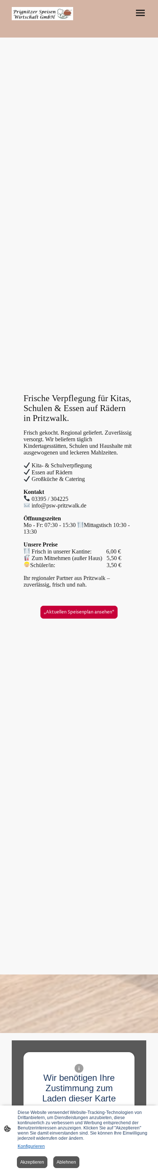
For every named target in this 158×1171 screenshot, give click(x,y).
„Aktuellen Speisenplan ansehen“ (79, 612)
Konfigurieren (31, 1146)
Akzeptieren (32, 1162)
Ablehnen (66, 1162)
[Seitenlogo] (42, 13)
